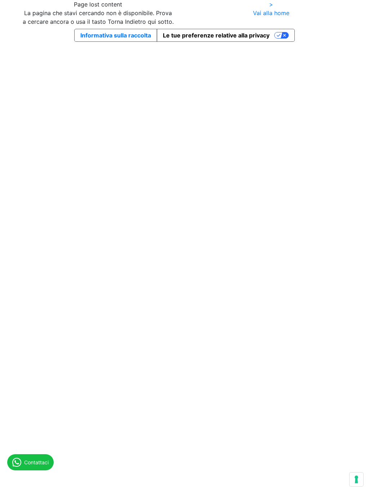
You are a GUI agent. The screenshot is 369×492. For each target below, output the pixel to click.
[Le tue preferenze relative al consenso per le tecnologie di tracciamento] (356, 479)
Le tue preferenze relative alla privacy (216, 35)
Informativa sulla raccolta (115, 35)
